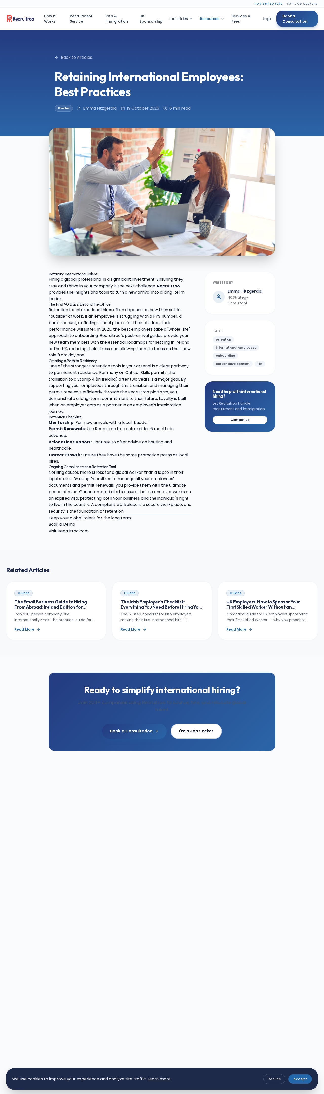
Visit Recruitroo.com (69, 531)
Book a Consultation (294, 19)
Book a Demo (62, 524)
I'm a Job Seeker (196, 731)
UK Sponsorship (151, 19)
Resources (209, 18)
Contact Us (240, 420)
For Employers (269, 4)
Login (267, 18)
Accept (300, 1079)
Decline (274, 1079)
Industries (179, 18)
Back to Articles (76, 57)
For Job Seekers (302, 4)
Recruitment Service (81, 19)
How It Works (50, 19)
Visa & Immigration (116, 19)
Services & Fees (241, 19)
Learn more (159, 1079)
